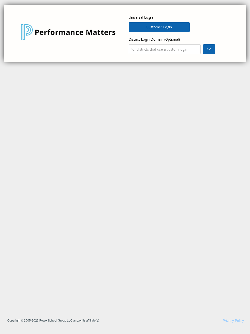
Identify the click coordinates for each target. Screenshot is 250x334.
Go (209, 49)
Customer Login (159, 27)
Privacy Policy (233, 320)
